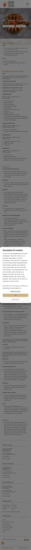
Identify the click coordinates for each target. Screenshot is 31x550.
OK (15, 295)
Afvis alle (15, 299)
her (20, 288)
